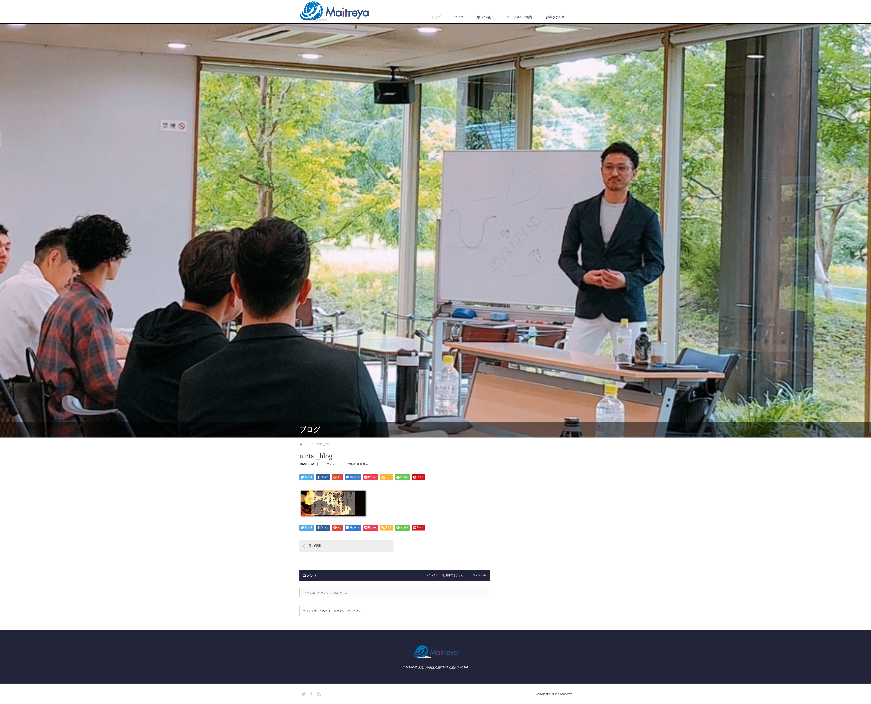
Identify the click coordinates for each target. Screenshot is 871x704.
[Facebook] (310, 693)
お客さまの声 (555, 17)
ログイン (339, 611)
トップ (435, 17)
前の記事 (314, 546)
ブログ (459, 17)
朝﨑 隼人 (362, 464)
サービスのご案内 (519, 17)
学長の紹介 (485, 17)
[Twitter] (302, 693)
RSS (318, 693)
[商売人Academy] (334, 11)
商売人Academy (562, 694)
